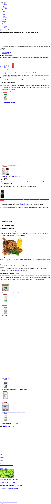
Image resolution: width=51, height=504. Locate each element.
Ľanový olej (4, 7)
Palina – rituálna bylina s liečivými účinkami (7, 482)
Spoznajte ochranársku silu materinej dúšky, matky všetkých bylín (11, 485)
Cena (13, 63)
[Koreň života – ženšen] (1, 466)
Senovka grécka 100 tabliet (3, 67)
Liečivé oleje (3, 3)
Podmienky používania (13, 502)
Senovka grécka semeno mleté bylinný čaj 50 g (6, 64)
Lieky (2, 23)
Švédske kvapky (5, 26)
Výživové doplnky (4, 21)
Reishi (4, 11)
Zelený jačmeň (5, 17)
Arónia (4, 18)
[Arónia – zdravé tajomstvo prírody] (1, 454)
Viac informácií (2, 200)
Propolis (4, 24)
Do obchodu (5, 92)
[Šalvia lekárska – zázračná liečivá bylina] (2, 463)
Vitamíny (4, 22)
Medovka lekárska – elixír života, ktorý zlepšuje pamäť (9, 479)
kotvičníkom (17, 270)
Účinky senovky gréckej (5, 51)
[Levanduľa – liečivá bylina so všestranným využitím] (1, 460)
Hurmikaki (4, 19)
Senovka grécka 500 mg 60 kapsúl (4, 65)
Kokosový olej (5, 5)
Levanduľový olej (5, 8)
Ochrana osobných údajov (6, 502)
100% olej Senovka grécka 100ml (4, 66)
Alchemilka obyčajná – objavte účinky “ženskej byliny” (9, 488)
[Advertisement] (25, 39)
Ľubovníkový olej (5, 4)
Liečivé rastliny (3, 9)
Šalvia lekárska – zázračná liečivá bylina (6, 465)
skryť (2, 49)
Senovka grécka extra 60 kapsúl (4, 63)
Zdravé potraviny (4, 13)
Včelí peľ (4, 16)
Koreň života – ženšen (3, 468)
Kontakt (1, 502)
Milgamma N (5, 27)
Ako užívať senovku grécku (5, 53)
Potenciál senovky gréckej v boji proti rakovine (26, 204)
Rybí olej (4, 6)
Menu (0, 30)
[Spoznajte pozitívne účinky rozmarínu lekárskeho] (2, 457)
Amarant (4, 14)
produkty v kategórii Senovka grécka (9, 426)
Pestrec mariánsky (5, 12)
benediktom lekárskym (41, 260)
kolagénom (35, 269)
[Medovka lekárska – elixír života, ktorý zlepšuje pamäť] (7, 477)
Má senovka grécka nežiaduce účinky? (7, 52)
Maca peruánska (5, 10)
